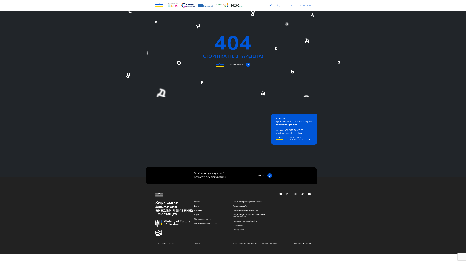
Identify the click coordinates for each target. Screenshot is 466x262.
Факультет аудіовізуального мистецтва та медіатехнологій (249, 216)
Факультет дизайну (240, 206)
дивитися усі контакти (297, 139)
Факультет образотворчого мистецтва (247, 202)
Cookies (197, 243)
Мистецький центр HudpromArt (206, 223)
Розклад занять (239, 230)
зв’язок (261, 175)
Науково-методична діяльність (245, 221)
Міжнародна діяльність (203, 219)
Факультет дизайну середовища (245, 210)
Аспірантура (238, 225)
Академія (197, 202)
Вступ (196, 206)
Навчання (198, 210)
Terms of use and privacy (164, 243)
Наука (196, 215)
